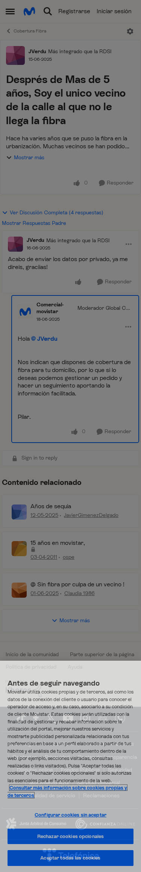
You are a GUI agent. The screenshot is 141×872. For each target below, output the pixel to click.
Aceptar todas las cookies (70, 858)
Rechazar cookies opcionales (70, 836)
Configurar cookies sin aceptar (70, 815)
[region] (70, 766)
